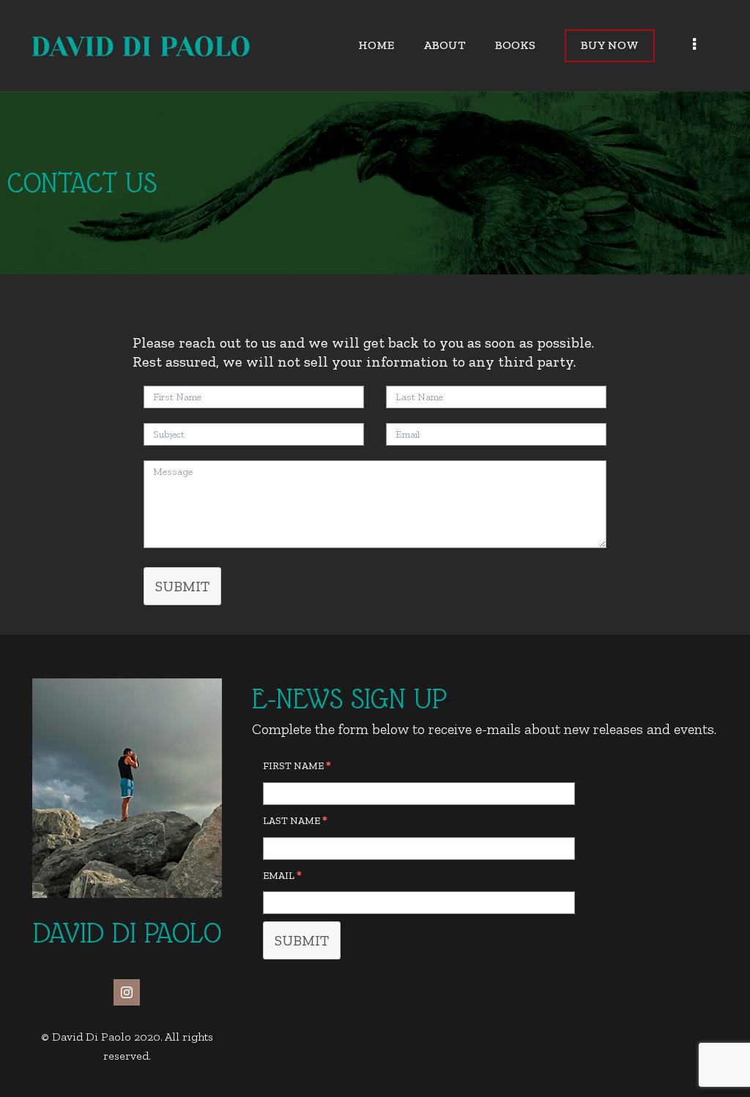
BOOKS (515, 45)
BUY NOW (610, 45)
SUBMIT (182, 586)
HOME (376, 45)
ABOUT (444, 45)
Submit (302, 940)
